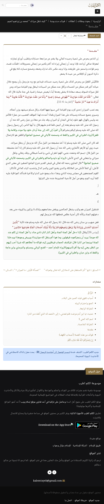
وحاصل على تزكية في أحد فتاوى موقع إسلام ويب (43, 402)
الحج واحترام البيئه (84, 303)
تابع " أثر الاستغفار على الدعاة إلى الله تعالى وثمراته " (72, 270)
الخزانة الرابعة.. (86, 309)
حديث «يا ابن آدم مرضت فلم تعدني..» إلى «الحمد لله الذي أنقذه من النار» (60, 314)
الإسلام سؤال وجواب (62, 446)
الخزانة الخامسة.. (85, 324)
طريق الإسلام (95, 446)
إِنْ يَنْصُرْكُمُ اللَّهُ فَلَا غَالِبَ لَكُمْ (80, 340)
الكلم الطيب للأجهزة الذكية (82, 413)
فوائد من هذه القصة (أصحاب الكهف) (76, 335)
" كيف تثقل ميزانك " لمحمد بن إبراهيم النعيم (27, 21)
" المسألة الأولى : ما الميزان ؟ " (21, 270)
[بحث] (2, 5)
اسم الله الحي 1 (86, 319)
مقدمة (90, 330)
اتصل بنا (68, 500)
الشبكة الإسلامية (80, 446)
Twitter (50, 472)
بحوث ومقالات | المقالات (79, 21)
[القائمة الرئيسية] (97, 11)
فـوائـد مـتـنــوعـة (57, 21)
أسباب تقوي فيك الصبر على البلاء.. (77, 298)
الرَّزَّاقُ (90, 293)
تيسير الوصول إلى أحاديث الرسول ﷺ (53, 352)
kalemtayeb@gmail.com (47, 481)
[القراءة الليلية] (31, 5)
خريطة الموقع (81, 500)
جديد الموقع (94, 500)
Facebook (54, 472)
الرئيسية (97, 21)
